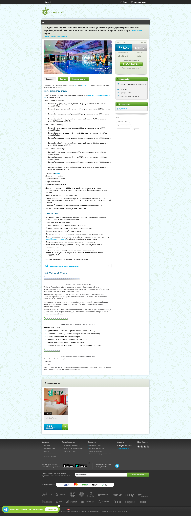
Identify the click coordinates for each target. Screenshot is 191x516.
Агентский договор (95, 446)
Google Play (81, 466)
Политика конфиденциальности (100, 454)
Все (43, 22)
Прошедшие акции (69, 451)
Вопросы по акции (79, 79)
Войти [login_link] (125, 2)
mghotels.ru (123, 109)
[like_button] (142, 43)
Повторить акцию (131, 64)
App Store (68, 466)
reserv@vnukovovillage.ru (56, 239)
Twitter (145, 446)
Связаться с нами (123, 449)
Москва (136, 130)
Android (84, 85)
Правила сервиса (49, 454)
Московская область (124, 126)
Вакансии (46, 451)
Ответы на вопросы (49, 456)
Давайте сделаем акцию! (71, 446)
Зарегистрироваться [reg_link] (140, 2)
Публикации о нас (49, 448)
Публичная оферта (95, 451)
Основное (49, 79)
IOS (76, 85)
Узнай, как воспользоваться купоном (64, 266)
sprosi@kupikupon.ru (124, 446)
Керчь (47, 2)
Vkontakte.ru (141, 446)
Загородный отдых (124, 130)
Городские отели (123, 122)
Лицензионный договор (97, 448)
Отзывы (63, 79)
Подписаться (51, 509)
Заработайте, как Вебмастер (73, 448)
